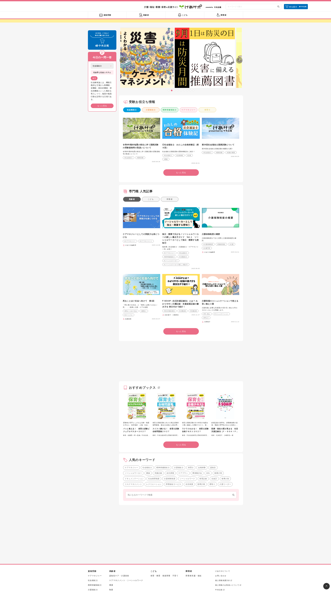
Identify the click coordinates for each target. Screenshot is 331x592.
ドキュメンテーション (134, 479)
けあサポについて (222, 571)
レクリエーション (153, 484)
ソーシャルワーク (187, 479)
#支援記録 (193, 311)
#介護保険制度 (208, 244)
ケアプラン (183, 473)
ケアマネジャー (188, 110)
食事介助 (225, 479)
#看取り (143, 311)
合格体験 (202, 467)
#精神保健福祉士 (169, 257)
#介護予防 (207, 248)
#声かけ (206, 318)
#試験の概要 (231, 152)
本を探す (293, 7)
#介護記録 (182, 311)
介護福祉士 (151, 110)
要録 (148, 473)
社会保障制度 (154, 479)
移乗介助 (218, 473)
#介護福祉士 (183, 257)
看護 (111, 585)
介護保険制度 (169, 479)
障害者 (170, 199)
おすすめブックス (142, 387)
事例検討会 (197, 473)
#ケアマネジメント (146, 241)
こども (151, 199)
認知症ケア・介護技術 (119, 576)
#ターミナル (129, 315)
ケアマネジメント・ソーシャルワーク (126, 580)
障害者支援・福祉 (194, 576)
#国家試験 (140, 157)
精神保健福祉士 (170, 110)
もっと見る (102, 106)
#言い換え (207, 314)
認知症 (213, 467)
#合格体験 (179, 155)
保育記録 (203, 479)
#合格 (189, 155)
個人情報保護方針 (222, 580)
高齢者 (132, 199)
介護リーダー (225, 484)
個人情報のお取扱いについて (227, 585)
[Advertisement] (102, 153)
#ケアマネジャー (130, 241)
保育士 (207, 110)
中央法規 (219, 590)
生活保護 (189, 484)
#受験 (166, 159)
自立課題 (170, 473)
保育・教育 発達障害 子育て (164, 576)
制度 (111, 590)
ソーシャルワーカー (133, 473)
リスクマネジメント (133, 484)
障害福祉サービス (173, 484)
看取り (212, 484)
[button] (168, 90)
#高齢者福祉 (221, 244)
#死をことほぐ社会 (131, 311)
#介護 (232, 244)
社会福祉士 (132, 110)
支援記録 (158, 473)
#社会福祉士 (129, 157)
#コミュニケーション (221, 314)
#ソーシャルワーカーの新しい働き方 (176, 264)
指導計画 (201, 484)
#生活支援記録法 (169, 311)
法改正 (214, 479)
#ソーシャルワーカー (171, 260)
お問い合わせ (220, 576)
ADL (208, 473)
